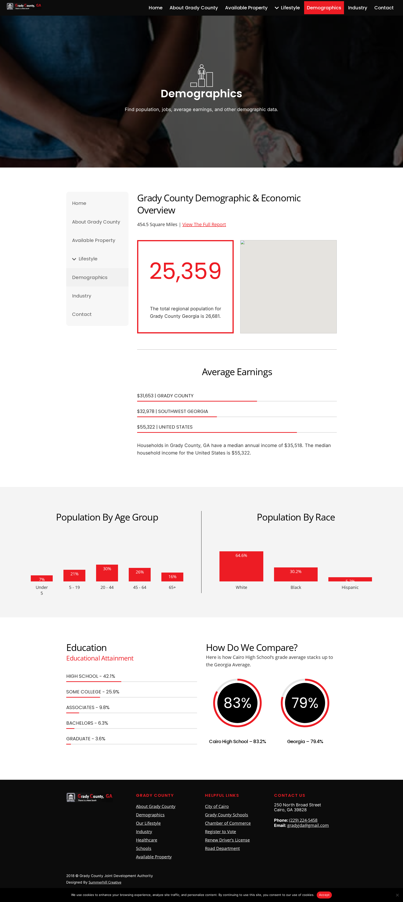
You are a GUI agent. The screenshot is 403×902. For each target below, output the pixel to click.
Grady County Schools (226, 815)
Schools (143, 848)
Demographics (324, 7)
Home (156, 7)
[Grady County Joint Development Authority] (24, 7)
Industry (357, 7)
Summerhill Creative (105, 882)
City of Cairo (217, 806)
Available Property (246, 7)
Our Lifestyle (148, 823)
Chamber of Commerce (228, 823)
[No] (397, 895)
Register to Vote (220, 831)
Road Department (222, 848)
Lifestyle (290, 7)
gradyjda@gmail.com (308, 825)
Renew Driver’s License (227, 840)
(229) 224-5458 (303, 820)
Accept (324, 895)
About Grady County (194, 7)
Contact (384, 7)
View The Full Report (204, 224)
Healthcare (146, 840)
